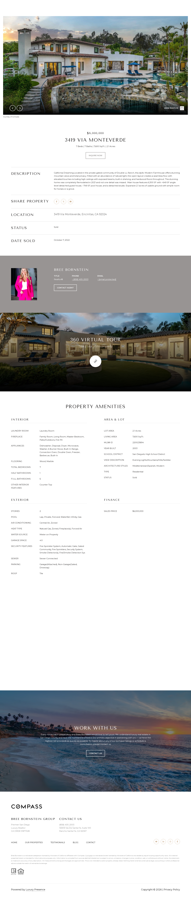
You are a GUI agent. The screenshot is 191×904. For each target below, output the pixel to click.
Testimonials (58, 842)
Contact (90, 842)
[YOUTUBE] (156, 841)
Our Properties (34, 842)
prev (13, 108)
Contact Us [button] (95, 753)
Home (14, 842)
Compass (88, 856)
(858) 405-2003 (80, 279)
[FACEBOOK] (177, 841)
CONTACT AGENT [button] (65, 288)
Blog (75, 842)
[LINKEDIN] (163, 841)
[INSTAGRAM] (170, 841)
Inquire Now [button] (95, 155)
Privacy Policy (172, 889)
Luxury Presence (35, 889)
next (20, 108)
